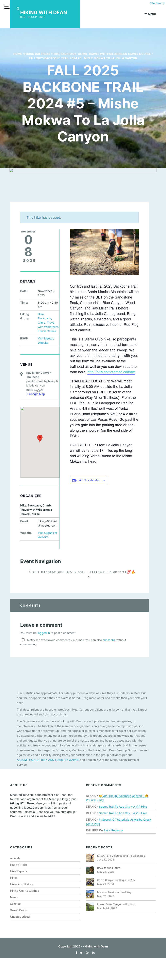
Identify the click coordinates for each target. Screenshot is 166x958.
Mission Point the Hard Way (114, 892)
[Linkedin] (92, 952)
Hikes (13, 877)
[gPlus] (86, 952)
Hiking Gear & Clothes (24, 890)
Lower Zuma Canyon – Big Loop (116, 904)
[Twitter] (80, 952)
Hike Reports (18, 871)
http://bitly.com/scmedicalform (111, 371)
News (14, 897)
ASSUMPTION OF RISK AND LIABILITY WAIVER (48, 759)
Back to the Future (108, 867)
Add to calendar (89, 480)
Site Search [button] (157, 3)
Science (15, 903)
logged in (43, 633)
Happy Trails (18, 864)
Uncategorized (20, 916)
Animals (15, 858)
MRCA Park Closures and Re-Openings (121, 855)
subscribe (109, 640)
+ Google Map (35, 394)
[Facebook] (75, 952)
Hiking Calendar (37, 54)
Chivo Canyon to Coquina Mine (116, 880)
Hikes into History (21, 884)
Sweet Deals (18, 910)
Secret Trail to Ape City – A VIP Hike (123, 806)
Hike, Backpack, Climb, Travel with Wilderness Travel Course (101, 54)
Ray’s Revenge (113, 830)
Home (17, 54)
